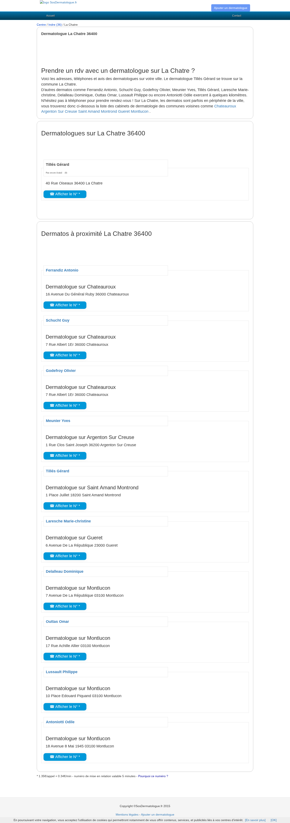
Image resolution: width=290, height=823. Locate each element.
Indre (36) (55, 24)
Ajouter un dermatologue (230, 8)
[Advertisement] (118, 51)
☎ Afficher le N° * (65, 194)
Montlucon (139, 111)
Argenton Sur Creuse (59, 111)
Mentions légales (127, 814)
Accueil (50, 15)
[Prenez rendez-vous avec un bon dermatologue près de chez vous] (58, 2)
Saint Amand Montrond (97, 111)
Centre (41, 24)
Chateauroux (225, 106)
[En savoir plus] (255, 820)
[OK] (274, 820)
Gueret (124, 111)
